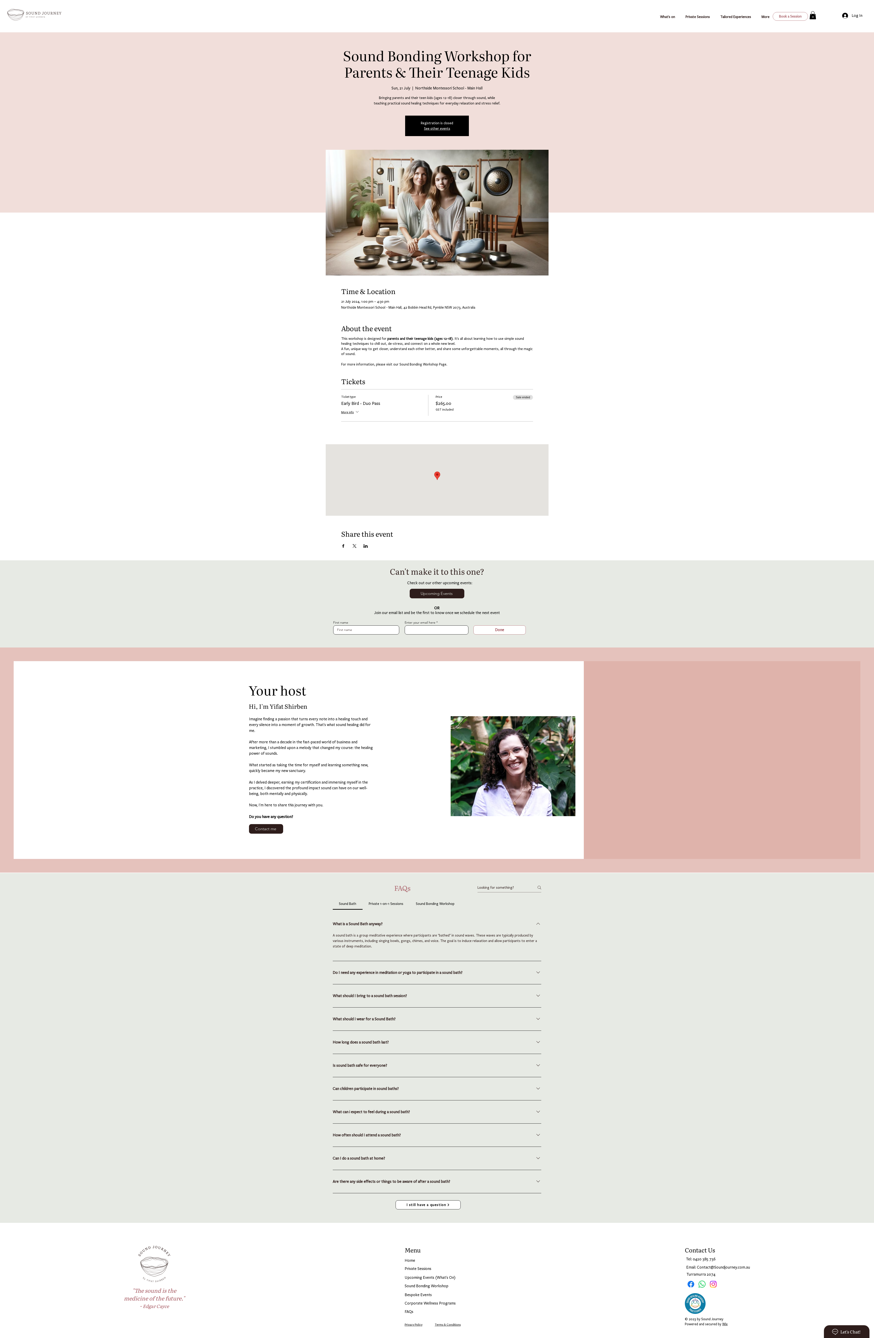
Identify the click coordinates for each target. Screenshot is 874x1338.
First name (340, 622)
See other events (437, 129)
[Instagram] (713, 1284)
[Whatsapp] (702, 1284)
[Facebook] (690, 1284)
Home (410, 1260)
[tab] (348, 904)
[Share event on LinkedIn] (365, 546)
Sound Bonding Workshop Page (422, 364)
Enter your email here (420, 622)
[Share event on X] (354, 546)
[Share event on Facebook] (343, 546)
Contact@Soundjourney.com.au (723, 1267)
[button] (737, 17)
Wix (725, 1324)
